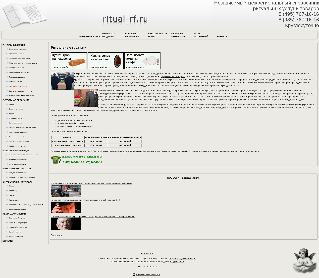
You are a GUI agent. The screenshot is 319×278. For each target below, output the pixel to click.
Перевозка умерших (17, 77)
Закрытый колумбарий (18, 227)
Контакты (222, 37)
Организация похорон (18, 49)
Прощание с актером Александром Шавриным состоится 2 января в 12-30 (86, 200)
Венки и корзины (16, 109)
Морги (11, 186)
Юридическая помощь (18, 159)
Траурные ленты (15, 118)
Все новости (56, 235)
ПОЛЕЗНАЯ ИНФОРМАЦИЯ (132, 35)
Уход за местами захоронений (21, 96)
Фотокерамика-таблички (19, 137)
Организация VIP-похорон (19, 58)
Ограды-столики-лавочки (19, 141)
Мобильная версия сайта (148, 275)
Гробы (11, 104)
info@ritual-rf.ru (177, 262)
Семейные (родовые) (17, 218)
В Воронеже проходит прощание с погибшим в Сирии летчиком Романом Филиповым (91, 183)
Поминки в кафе (15, 82)
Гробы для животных (17, 146)
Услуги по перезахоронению (20, 91)
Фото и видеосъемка (17, 164)
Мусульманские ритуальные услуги (23, 63)
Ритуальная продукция (18, 173)
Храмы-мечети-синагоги (19, 209)
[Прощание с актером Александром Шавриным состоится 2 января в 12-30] (66, 212)
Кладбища (13, 191)
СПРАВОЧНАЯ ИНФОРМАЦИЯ (178, 35)
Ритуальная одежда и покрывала (22, 127)
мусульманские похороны (173, 76)
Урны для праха (15, 123)
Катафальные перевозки (19, 72)
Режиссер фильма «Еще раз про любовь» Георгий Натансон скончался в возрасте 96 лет (93, 217)
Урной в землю (15, 232)
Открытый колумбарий (18, 222)
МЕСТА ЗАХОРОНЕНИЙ (201, 35)
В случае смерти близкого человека (23, 155)
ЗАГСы (11, 195)
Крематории (14, 200)
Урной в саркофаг (16, 236)
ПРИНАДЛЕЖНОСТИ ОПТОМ (157, 35)
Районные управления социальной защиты (26, 205)
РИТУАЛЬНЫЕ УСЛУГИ (89, 37)
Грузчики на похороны (18, 86)
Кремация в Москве (17, 54)
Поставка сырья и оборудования (22, 177)
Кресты (12, 113)
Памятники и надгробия (18, 132)
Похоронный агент (16, 68)
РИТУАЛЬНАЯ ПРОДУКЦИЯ (108, 35)
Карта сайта (147, 254)
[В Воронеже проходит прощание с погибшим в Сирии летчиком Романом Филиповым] (66, 196)
